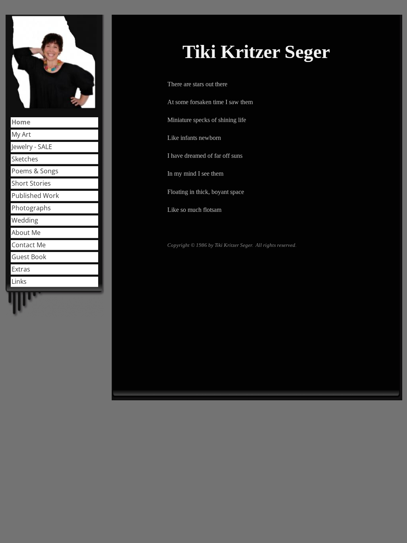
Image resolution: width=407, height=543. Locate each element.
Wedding (25, 220)
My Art (21, 134)
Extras (21, 269)
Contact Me (29, 244)
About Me (26, 232)
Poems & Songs (35, 171)
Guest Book (29, 256)
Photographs (31, 208)
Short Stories (31, 183)
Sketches (25, 159)
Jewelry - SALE (32, 146)
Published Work (35, 195)
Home (21, 122)
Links (19, 281)
